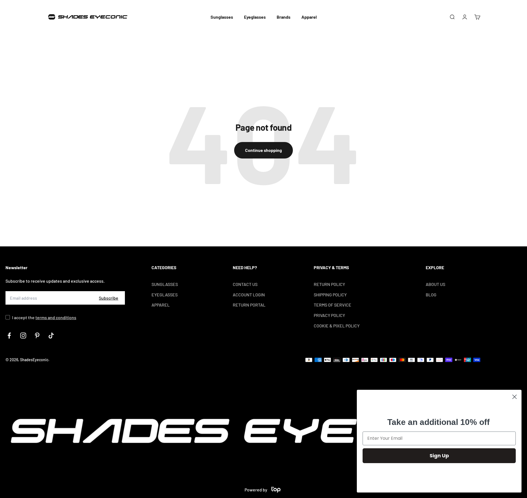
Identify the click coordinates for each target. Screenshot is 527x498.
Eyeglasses (255, 17)
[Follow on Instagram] (23, 335)
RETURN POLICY (329, 284)
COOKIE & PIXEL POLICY (337, 325)
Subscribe (108, 298)
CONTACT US (245, 284)
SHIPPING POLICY (330, 294)
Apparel (309, 17)
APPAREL (161, 304)
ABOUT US (435, 284)
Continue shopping (263, 150)
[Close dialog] (514, 397)
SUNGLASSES (165, 284)
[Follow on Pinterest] (37, 335)
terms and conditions (55, 317)
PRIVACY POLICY (329, 315)
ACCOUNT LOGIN (249, 294)
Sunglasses (222, 17)
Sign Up (439, 455)
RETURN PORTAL (249, 304)
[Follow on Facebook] (9, 335)
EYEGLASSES (165, 294)
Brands (283, 17)
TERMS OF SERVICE (332, 304)
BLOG (431, 294)
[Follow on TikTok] (51, 335)
